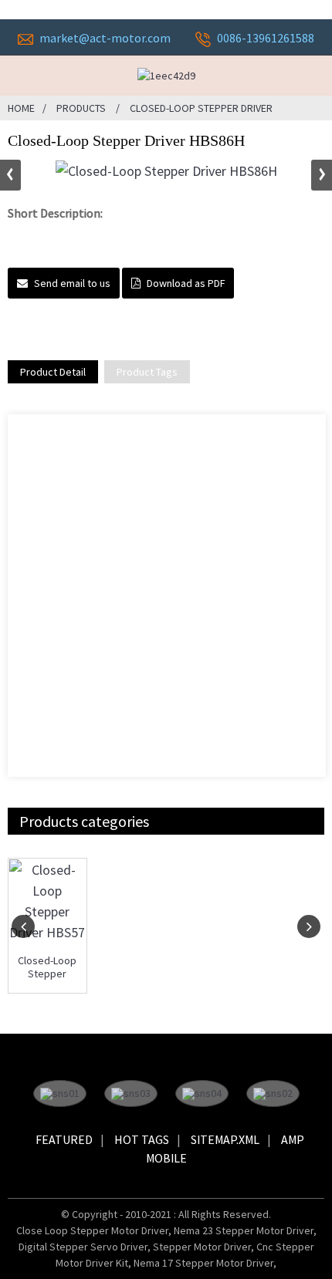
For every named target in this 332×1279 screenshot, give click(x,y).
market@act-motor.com (105, 38)
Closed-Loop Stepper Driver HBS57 (47, 967)
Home (21, 108)
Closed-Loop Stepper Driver (201, 108)
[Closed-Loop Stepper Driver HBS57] (47, 901)
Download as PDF (186, 283)
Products (81, 108)
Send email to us (72, 283)
